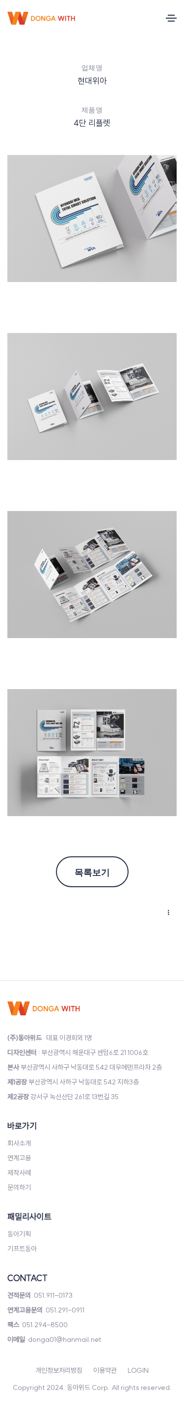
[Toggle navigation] (171, 18)
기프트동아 (22, 1248)
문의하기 (19, 1187)
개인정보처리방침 (58, 1370)
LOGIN (138, 1370)
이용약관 (105, 1370)
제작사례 (19, 1172)
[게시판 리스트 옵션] (167, 913)
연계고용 (19, 1158)
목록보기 (92, 871)
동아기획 (19, 1234)
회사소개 (19, 1143)
